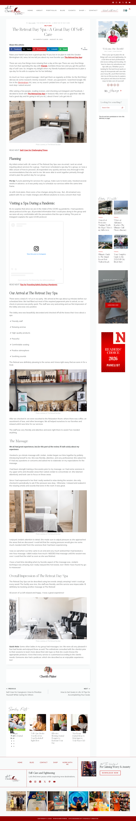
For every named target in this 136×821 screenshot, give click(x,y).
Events (72, 10)
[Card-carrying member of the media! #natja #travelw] (58, 801)
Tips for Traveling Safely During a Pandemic (38, 285)
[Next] (84, 730)
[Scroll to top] (131, 817)
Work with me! (110, 10)
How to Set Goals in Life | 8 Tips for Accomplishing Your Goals (75, 692)
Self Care (48, 25)
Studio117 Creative (90, 818)
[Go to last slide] (11, 730)
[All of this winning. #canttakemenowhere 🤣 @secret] (37, 801)
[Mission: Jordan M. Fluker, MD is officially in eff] (16, 801)
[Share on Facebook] (2, 399)
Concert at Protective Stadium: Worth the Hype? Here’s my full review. (105, 225)
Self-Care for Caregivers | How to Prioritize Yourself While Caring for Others (23, 692)
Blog (62, 10)
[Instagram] (116, 2)
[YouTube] (129, 2)
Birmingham (23, 82)
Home (30, 10)
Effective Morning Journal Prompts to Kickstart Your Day (58, 738)
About (39, 10)
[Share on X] (2, 403)
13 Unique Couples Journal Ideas (16, 736)
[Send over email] (2, 417)
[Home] (26, 23)
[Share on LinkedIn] (2, 412)
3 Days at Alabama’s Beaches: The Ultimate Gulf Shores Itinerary (120, 225)
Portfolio (51, 10)
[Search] (122, 107)
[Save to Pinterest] (2, 408)
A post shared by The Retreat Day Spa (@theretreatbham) (36, 280)
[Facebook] (113, 2)
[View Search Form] (129, 9)
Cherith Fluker (42, 39)
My (112, 91)
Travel (100, 217)
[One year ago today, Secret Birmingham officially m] (120, 801)
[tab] (44, 749)
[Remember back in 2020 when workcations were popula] (78, 801)
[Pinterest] (126, 2)
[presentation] (17, 722)
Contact (93, 10)
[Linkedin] (119, 2)
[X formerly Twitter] (123, 2)
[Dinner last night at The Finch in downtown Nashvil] (99, 801)
